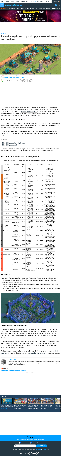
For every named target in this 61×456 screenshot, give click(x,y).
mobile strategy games (29, 111)
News (17, 1)
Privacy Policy (45, 449)
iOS (2, 1)
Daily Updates (24, 442)
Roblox (12, 1)
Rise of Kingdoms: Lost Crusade (17, 77)
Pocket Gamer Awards (44, 8)
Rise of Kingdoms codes (10, 145)
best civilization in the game (38, 353)
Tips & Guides (39, 1)
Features (47, 1)
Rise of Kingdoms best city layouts (13, 143)
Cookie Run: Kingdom (13, 8)
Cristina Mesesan (6, 76)
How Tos (3, 33)
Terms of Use (38, 449)
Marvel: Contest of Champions (29, 8)
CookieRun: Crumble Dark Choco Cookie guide (13, 370)
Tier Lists (32, 1)
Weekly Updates (36, 442)
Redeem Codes (24, 1)
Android (7, 1)
